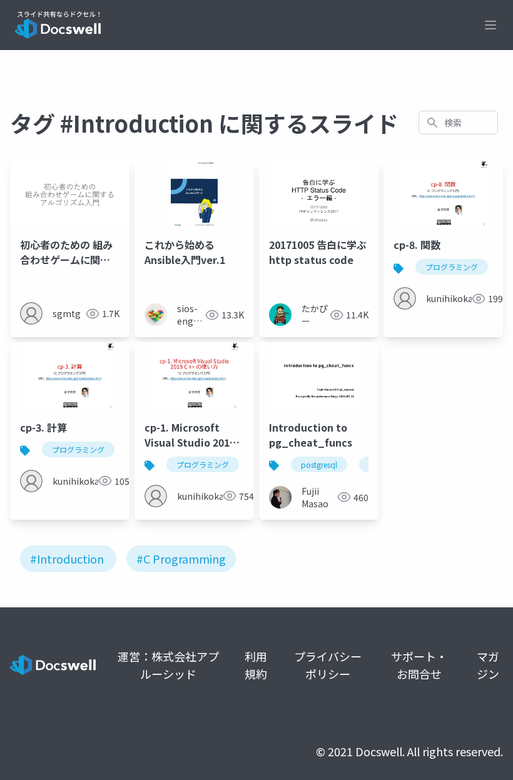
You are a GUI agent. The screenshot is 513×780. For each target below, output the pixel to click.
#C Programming (181, 558)
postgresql (319, 464)
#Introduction (67, 558)
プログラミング (451, 266)
